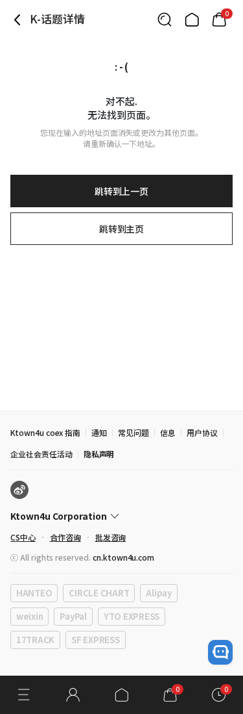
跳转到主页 (122, 228)
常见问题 (133, 432)
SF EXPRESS (95, 639)
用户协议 (202, 432)
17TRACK (35, 639)
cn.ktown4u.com (123, 557)
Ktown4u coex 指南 (45, 432)
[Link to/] (192, 19)
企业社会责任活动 (41, 453)
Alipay (158, 593)
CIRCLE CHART (99, 593)
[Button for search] (164, 19)
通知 (99, 432)
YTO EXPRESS (131, 616)
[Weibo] (19, 490)
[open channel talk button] (220, 652)
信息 (168, 432)
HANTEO (34, 593)
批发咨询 (110, 536)
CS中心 (23, 536)
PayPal (73, 616)
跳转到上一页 (122, 191)
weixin (29, 616)
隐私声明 (99, 453)
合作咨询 (65, 536)
